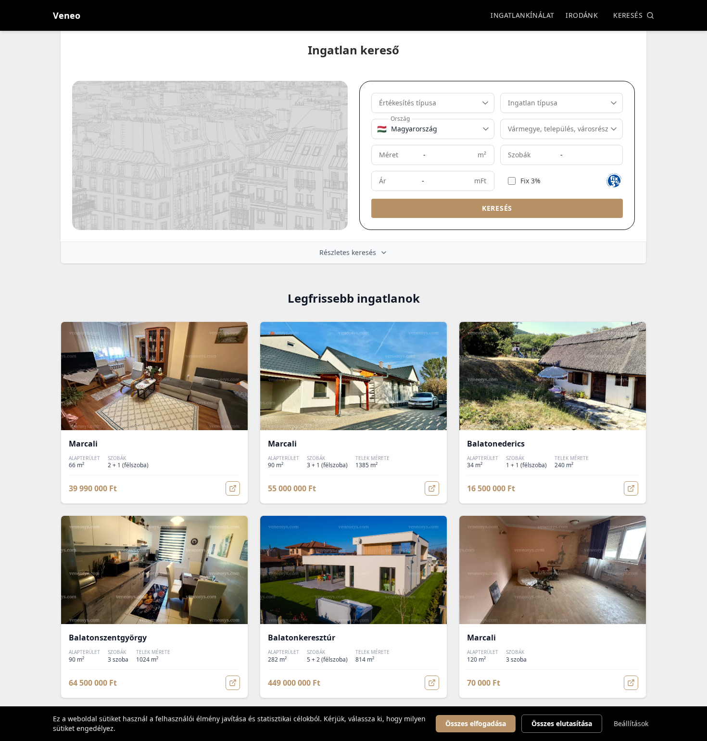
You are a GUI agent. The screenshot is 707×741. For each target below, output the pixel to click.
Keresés (628, 15)
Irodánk (582, 15)
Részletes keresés (347, 252)
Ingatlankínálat (522, 15)
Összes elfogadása (475, 723)
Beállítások (631, 723)
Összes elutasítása (561, 723)
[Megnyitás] (233, 488)
